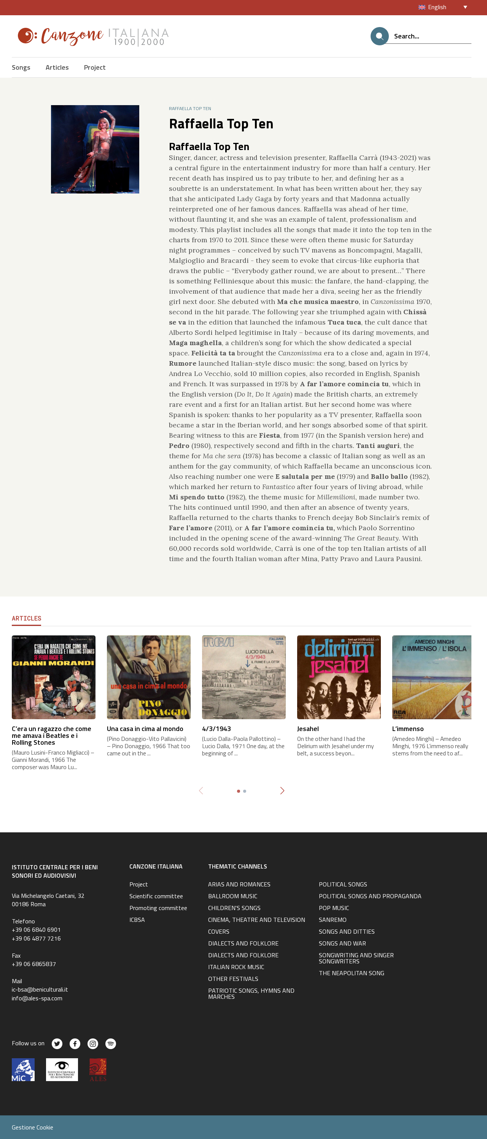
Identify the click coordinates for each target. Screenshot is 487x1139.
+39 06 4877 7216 (36, 938)
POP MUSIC (334, 908)
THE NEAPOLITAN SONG (351, 973)
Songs (21, 67)
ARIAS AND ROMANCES (239, 885)
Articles (57, 67)
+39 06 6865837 (34, 963)
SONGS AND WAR (342, 944)
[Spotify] (110, 1043)
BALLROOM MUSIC (232, 897)
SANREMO (333, 920)
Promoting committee (158, 908)
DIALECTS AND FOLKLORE (243, 944)
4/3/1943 (216, 728)
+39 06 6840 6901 (36, 929)
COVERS (218, 932)
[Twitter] (57, 1043)
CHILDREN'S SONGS (234, 908)
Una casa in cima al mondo (145, 728)
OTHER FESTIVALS (233, 979)
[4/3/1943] (244, 676)
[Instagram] (93, 1043)
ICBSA (137, 920)
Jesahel (308, 728)
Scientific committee (156, 897)
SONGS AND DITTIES (347, 932)
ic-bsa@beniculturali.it (40, 989)
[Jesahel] (339, 676)
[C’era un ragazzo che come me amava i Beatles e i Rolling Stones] (53, 676)
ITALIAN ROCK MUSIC (236, 967)
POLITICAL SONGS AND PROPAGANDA (370, 897)
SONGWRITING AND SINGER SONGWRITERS (356, 959)
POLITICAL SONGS (343, 885)
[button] (282, 790)
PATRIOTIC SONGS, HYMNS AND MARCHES (251, 994)
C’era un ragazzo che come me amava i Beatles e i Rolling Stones (51, 735)
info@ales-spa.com (37, 998)
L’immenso (408, 728)
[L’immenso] (434, 676)
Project (95, 67)
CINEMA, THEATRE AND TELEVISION (256, 920)
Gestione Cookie (32, 1127)
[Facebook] (75, 1043)
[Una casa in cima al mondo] (149, 676)
